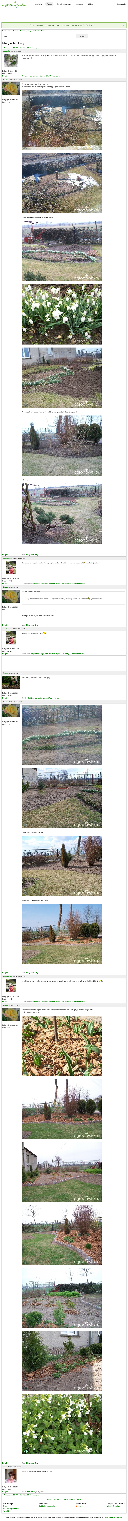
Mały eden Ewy (38, 31)
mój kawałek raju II (52, 583)
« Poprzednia (7, 48)
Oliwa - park (55, 76)
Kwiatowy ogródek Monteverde (73, 583)
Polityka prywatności (11, 1508)
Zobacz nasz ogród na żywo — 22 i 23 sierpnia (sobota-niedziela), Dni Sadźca (61, 25)
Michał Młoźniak (113, 1506)
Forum (49, 4)
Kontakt (6, 1511)
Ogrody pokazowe (64, 4)
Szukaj (82, 36)
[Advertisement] (64, 15)
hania (5, 1467)
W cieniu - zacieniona (30, 76)
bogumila (6, 51)
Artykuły (38, 4)
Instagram (79, 4)
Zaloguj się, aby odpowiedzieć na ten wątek (64, 1499)
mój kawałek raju (37, 583)
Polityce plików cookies (113, 1517)
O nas (5, 1506)
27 (30, 48)
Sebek (5, 673)
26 (28, 48)
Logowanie (121, 4)
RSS (79, 1506)
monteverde (7, 558)
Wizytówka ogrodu (55, 698)
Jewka (5, 79)
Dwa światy (31, 1491)
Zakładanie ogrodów (47, 1506)
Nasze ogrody (25, 31)
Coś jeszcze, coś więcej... (38, 698)
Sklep (90, 4)
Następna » (36, 48)
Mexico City (44, 76)
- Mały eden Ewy (31, 554)
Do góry (5, 76)
